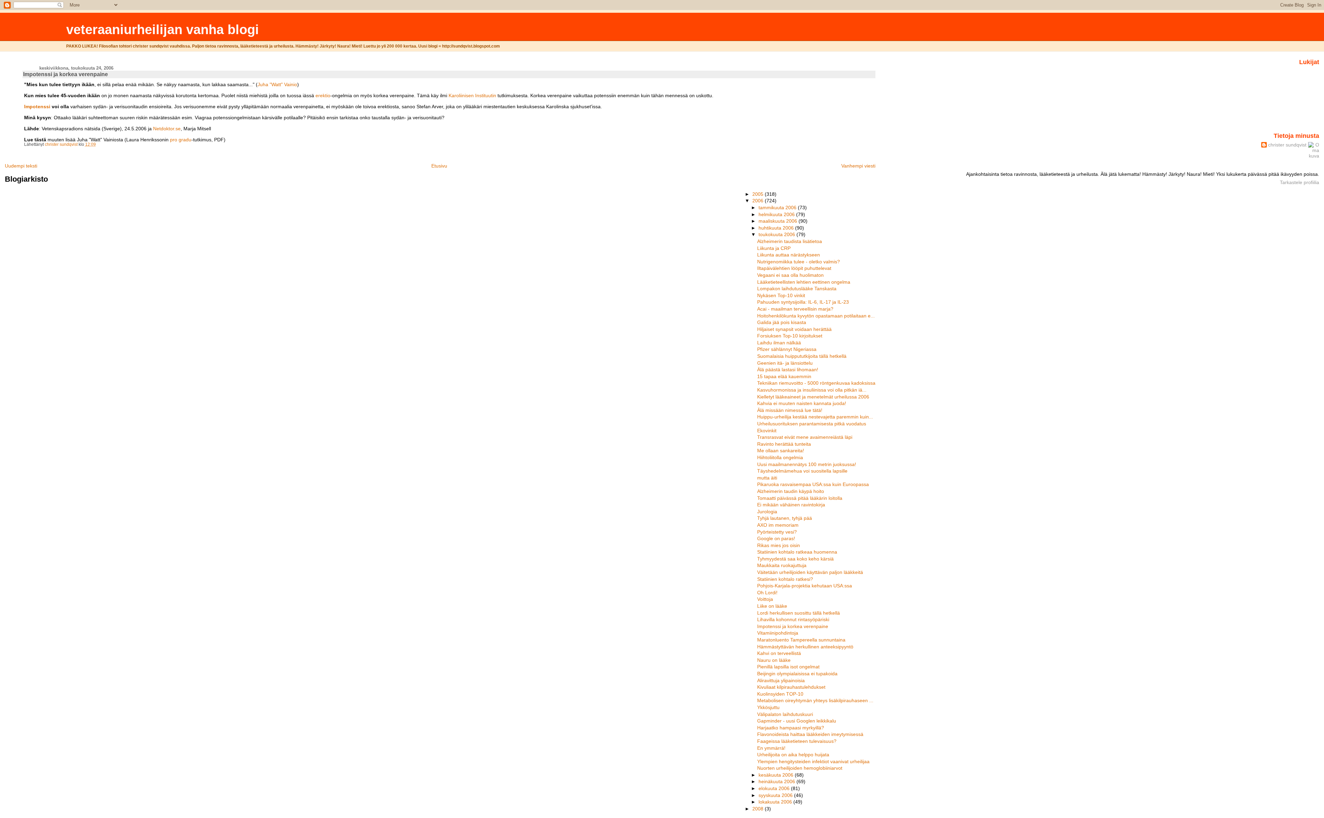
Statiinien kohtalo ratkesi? (785, 579)
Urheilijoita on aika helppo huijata (793, 754)
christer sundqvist (1287, 145)
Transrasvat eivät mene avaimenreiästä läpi (804, 437)
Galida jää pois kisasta (781, 322)
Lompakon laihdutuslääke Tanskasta (796, 288)
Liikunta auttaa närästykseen (788, 254)
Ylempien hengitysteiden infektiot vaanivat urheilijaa (813, 761)
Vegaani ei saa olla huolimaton (790, 275)
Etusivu (439, 166)
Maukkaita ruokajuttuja (781, 565)
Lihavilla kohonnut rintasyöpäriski (793, 619)
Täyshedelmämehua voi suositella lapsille (802, 471)
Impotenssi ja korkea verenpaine (792, 626)
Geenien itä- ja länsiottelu (785, 363)
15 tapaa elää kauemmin (784, 376)
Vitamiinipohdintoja (777, 633)
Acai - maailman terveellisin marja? (795, 309)
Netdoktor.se (167, 128)
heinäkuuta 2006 (777, 781)
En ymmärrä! (771, 748)
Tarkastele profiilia (1299, 182)
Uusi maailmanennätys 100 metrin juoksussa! (806, 464)
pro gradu (180, 139)
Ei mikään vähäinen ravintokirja (791, 504)
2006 (758, 200)
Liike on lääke (772, 606)
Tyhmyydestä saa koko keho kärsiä (795, 559)
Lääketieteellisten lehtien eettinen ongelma (803, 282)
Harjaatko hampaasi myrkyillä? (790, 727)
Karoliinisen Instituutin (472, 95)
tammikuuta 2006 (778, 207)
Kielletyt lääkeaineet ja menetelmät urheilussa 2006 (813, 397)
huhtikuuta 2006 (777, 228)
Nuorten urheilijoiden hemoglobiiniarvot (799, 768)
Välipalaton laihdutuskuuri (785, 714)
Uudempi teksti (21, 166)
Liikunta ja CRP (774, 248)
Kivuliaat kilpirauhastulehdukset (791, 687)
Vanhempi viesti (858, 166)
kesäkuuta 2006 (777, 775)
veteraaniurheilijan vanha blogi (162, 29)
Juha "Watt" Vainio (277, 84)
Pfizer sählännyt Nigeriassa (786, 349)
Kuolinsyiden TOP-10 (780, 694)
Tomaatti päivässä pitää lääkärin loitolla (799, 498)
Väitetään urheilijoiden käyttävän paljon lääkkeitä (810, 572)
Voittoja (765, 599)
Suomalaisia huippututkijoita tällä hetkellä (801, 356)
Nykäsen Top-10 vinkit (781, 295)
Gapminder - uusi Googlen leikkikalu (796, 721)
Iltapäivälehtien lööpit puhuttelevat (794, 268)
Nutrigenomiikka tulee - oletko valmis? (798, 261)
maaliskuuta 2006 (779, 221)
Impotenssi (37, 106)
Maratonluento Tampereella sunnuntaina (801, 640)
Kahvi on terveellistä (779, 653)
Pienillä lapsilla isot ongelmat (788, 666)
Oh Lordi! (767, 592)
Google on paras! (776, 538)
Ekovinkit (766, 430)
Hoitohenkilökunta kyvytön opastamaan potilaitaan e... (816, 316)
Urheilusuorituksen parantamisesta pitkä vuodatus (811, 423)
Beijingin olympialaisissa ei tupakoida (797, 673)
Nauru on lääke (774, 660)
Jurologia (767, 511)
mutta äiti (767, 478)
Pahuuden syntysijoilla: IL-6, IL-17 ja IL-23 (803, 302)
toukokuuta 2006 (777, 234)
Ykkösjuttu (768, 707)
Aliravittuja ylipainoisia (781, 680)
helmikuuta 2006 (777, 214)
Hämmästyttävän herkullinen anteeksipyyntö (805, 646)
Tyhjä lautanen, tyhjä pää (784, 518)
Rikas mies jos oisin (778, 545)
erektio (322, 95)
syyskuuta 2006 (776, 795)
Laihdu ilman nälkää (779, 342)
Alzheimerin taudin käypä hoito (790, 491)
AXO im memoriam (778, 525)
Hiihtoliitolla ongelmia (780, 457)
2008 (758, 808)
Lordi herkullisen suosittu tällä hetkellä (798, 613)
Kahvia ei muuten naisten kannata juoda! (801, 403)
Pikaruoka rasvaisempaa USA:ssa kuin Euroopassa (813, 484)
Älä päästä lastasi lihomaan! (787, 369)
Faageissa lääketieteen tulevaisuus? (796, 741)
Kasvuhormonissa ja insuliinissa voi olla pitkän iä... (811, 390)
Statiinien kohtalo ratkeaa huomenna (797, 552)
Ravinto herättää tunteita (784, 444)
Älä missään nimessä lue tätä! (789, 410)
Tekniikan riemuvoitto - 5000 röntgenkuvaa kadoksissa (816, 383)
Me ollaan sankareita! (780, 450)
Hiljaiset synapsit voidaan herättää (794, 329)
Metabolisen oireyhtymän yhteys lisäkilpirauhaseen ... (815, 700)
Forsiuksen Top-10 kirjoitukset (789, 336)
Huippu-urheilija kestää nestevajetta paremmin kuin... (815, 417)
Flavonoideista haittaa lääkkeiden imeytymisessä (810, 734)
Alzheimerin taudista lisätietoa (789, 241)
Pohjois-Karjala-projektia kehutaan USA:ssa (804, 585)
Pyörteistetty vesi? (777, 532)
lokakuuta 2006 (776, 802)
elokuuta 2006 (775, 788)
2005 (758, 194)
